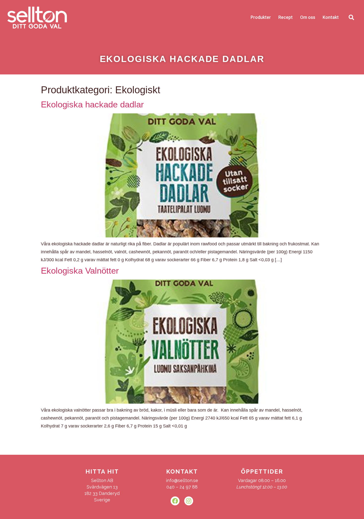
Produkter (261, 17)
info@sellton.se (182, 480)
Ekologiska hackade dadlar (92, 104)
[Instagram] (188, 500)
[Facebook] (175, 500)
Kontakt (331, 17)
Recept (285, 17)
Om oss (307, 17)
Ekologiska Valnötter (80, 270)
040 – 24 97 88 (182, 486)
